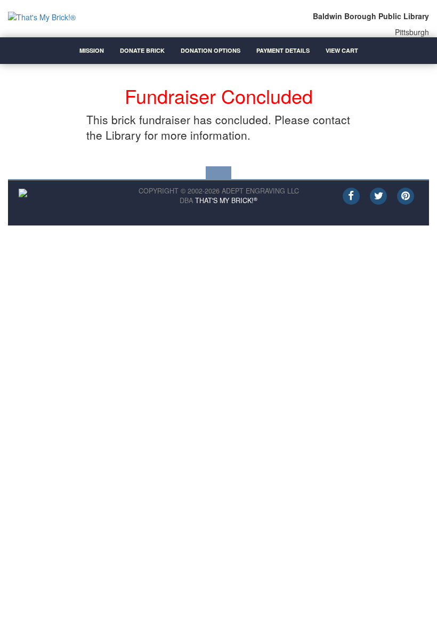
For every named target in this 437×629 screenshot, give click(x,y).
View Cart (342, 50)
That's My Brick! (226, 200)
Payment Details (283, 50)
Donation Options (210, 50)
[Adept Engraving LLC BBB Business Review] (23, 191)
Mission (91, 50)
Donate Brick (142, 50)
